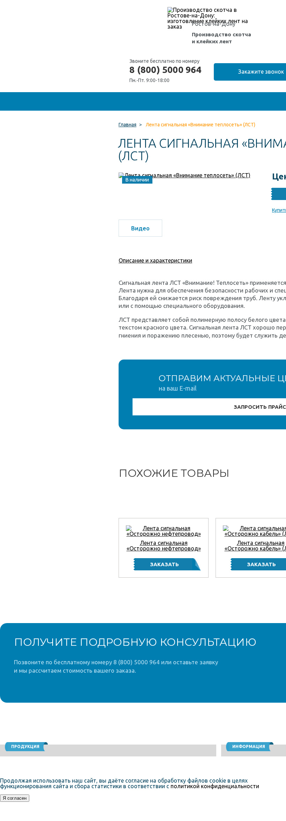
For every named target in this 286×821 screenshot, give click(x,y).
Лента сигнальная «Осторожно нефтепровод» (164, 546)
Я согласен (15, 798)
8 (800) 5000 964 (165, 69)
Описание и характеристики (155, 260)
